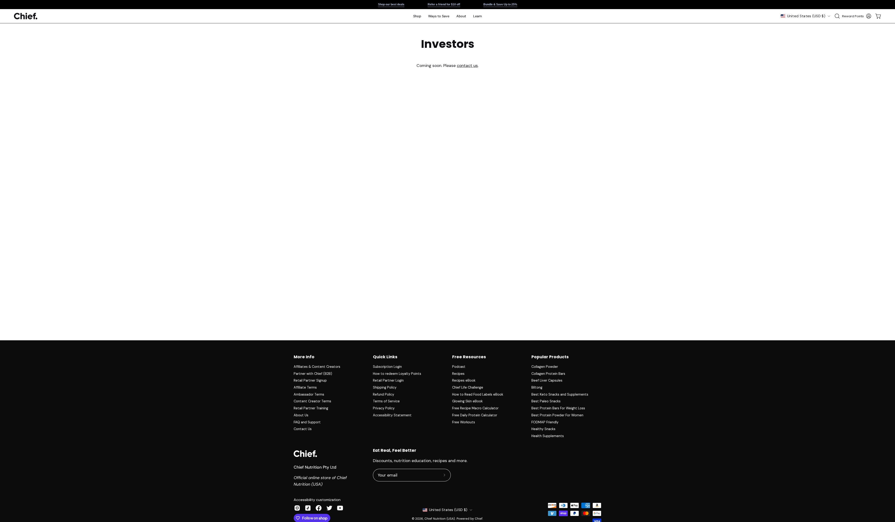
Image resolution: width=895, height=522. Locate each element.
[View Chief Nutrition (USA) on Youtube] (340, 508)
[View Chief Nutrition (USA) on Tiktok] (307, 508)
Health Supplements (547, 436)
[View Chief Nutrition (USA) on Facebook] (318, 508)
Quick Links (385, 356)
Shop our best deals (391, 4)
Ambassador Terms (309, 394)
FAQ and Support (307, 422)
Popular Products (550, 356)
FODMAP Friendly (544, 422)
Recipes (458, 374)
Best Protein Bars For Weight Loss (558, 408)
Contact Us (303, 429)
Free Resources (469, 356)
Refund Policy (383, 394)
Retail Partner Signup (310, 380)
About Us (301, 415)
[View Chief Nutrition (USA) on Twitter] (329, 508)
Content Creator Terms (312, 401)
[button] (439, 16)
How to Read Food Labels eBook (477, 394)
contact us (467, 65)
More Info (304, 356)
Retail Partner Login (388, 380)
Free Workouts (463, 422)
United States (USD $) (806, 16)
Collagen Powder (544, 367)
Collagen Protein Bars (548, 374)
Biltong (536, 387)
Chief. (479, 519)
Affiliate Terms (305, 387)
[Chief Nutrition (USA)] (25, 16)
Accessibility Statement (392, 415)
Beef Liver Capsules (546, 380)
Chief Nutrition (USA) (439, 519)
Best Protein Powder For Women (557, 415)
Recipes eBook (463, 380)
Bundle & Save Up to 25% (500, 4)
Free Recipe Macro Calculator (475, 408)
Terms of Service (386, 401)
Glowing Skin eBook (467, 401)
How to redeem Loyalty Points (397, 374)
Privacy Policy (384, 408)
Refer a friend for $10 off (444, 4)
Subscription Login (387, 367)
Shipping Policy (384, 387)
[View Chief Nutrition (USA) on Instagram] (297, 508)
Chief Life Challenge (467, 387)
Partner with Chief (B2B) (313, 374)
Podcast (458, 367)
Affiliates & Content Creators (317, 367)
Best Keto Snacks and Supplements (559, 394)
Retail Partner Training (311, 408)
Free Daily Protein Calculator (474, 415)
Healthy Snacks (543, 429)
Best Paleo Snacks (546, 401)
